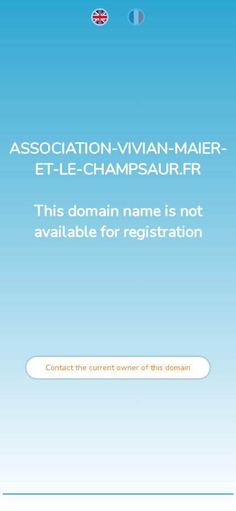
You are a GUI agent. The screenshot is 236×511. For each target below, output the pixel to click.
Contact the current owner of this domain (118, 367)
